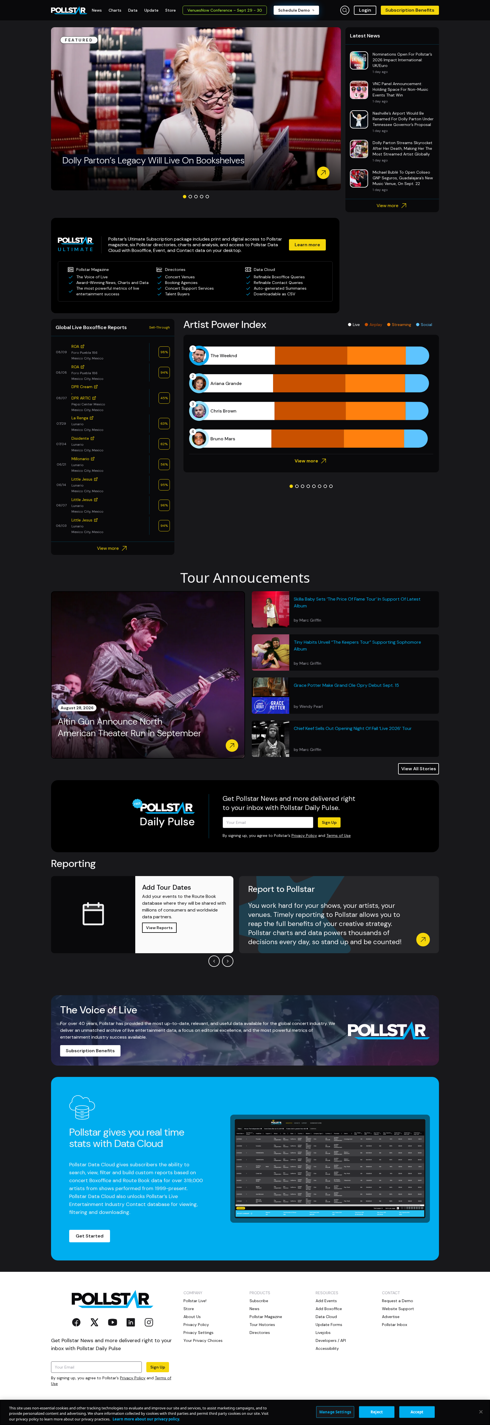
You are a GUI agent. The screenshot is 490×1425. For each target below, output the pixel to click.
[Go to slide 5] (207, 196)
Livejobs (323, 1332)
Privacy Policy (304, 835)
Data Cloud (326, 1316)
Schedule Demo (294, 10)
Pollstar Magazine (266, 1316)
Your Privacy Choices (203, 1340)
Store (188, 1308)
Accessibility (327, 1348)
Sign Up (329, 822)
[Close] (481, 1411)
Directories (260, 1332)
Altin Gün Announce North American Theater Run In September (129, 727)
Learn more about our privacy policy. (146, 1419)
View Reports (159, 927)
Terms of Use (338, 835)
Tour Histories (262, 1324)
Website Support (398, 1308)
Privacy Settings (198, 1332)
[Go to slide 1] (184, 196)
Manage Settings (335, 1411)
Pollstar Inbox (394, 1324)
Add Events (326, 1300)
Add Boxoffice (329, 1308)
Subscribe (259, 1300)
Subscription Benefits (409, 10)
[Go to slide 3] (196, 196)
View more (387, 206)
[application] (311, 397)
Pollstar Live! (194, 1300)
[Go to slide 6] (319, 486)
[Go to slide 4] (201, 196)
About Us (192, 1316)
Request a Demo (397, 1300)
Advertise (391, 1316)
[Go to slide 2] (190, 196)
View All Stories (418, 769)
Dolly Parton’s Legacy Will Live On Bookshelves (153, 160)
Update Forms (329, 1324)
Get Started (90, 1236)
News (254, 1308)
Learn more (307, 245)
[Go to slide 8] (331, 486)
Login (365, 10)
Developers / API (331, 1340)
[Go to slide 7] (325, 486)
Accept (417, 1411)
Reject (377, 1411)
